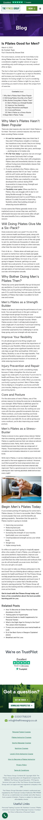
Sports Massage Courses (21, 743)
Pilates (8, 59)
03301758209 (23, 716)
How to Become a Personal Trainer (23, 812)
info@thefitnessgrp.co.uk (22, 720)
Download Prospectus (20, 705)
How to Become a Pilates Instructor (21, 759)
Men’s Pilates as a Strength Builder (18, 103)
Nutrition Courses (21, 748)
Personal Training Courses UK (12, 808)
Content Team (9, 50)
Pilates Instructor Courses (21, 737)
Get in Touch (20, 700)
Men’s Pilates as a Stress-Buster (18, 112)
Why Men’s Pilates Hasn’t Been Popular (17, 96)
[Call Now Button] (5, 815)
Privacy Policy (21, 765)
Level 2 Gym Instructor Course (21, 754)
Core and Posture (13, 110)
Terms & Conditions (21, 770)
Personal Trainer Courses (21, 732)
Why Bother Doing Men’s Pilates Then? (17, 100)
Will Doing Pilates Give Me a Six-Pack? (17, 98)
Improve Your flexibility (15, 105)
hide (21, 91)
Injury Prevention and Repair (16, 108)
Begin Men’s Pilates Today (13, 115)
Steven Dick (19, 53)
